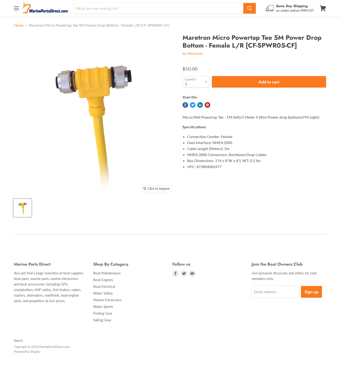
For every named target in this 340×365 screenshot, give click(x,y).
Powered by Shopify (27, 351)
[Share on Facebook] (185, 105)
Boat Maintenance (107, 273)
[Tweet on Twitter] (192, 105)
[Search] (249, 8)
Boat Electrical (104, 286)
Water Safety (103, 293)
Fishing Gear (102, 313)
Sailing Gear (102, 320)
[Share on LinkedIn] (200, 105)
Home (19, 25)
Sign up (311, 291)
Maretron (195, 53)
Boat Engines (103, 280)
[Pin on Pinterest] (207, 105)
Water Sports (103, 306)
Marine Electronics (107, 300)
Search (18, 340)
